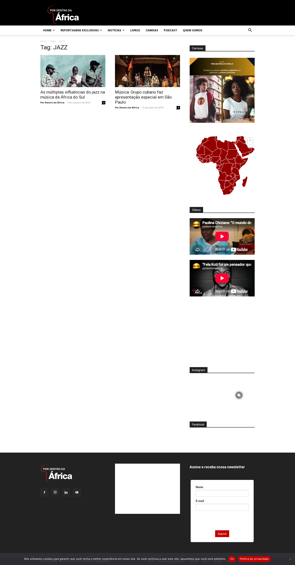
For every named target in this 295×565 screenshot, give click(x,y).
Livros (135, 30)
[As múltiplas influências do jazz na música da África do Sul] (72, 71)
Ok (232, 558)
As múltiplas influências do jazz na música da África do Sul (72, 95)
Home (47, 30)
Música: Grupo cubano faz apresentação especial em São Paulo (143, 97)
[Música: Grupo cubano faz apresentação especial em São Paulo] (147, 71)
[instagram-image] (205, 394)
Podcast (170, 30)
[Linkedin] (66, 493)
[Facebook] (44, 493)
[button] (250, 31)
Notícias (114, 30)
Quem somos (192, 30)
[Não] (290, 559)
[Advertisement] (222, 334)
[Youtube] (77, 493)
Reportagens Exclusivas (80, 30)
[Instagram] (55, 492)
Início (43, 41)
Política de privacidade (254, 558)
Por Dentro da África (52, 102)
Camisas (152, 30)
